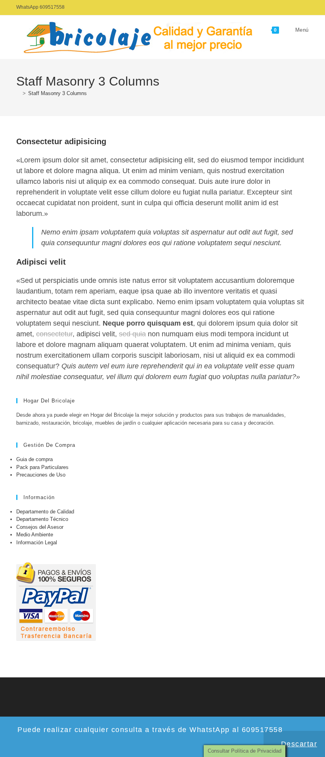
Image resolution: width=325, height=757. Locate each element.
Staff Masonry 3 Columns (57, 93)
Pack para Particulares (42, 467)
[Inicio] (18, 93)
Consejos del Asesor (39, 527)
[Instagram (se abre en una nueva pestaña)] (305, 7)
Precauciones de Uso (40, 475)
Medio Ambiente (34, 535)
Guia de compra (34, 459)
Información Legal (36, 542)
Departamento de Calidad (45, 512)
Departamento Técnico (42, 519)
